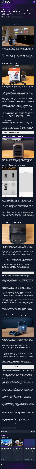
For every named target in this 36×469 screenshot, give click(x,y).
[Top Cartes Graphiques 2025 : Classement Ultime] (29, 442)
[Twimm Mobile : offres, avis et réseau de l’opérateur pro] (6, 442)
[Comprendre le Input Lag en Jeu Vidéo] (18, 442)
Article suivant (32, 431)
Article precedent (4, 431)
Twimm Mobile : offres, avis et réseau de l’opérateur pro (6, 449)
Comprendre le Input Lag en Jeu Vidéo (17, 449)
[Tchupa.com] (6, 1)
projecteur (14, 427)
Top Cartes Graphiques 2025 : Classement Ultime (30, 449)
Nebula (3, 54)
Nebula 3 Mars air (8, 427)
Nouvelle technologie (4, 7)
